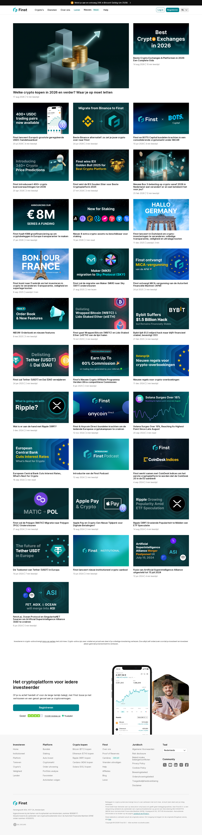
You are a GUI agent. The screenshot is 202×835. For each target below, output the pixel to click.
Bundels (46, 749)
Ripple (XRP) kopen (82, 758)
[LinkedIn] (176, 765)
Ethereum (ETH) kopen (83, 753)
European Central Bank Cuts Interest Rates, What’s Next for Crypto (37, 474)
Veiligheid (17, 771)
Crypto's (17, 767)
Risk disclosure (139, 753)
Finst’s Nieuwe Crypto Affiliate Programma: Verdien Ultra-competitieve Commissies (96, 380)
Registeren (172, 10)
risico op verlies (48, 641)
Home (15, 749)
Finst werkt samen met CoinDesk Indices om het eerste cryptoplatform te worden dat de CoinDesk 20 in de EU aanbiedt (160, 476)
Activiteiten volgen (51, 780)
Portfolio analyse (50, 771)
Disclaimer (137, 785)
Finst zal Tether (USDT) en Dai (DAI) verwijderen (39, 379)
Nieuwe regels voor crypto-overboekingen (156, 379)
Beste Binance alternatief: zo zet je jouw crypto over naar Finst (99, 138)
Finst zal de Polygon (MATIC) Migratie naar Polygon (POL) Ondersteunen (41, 524)
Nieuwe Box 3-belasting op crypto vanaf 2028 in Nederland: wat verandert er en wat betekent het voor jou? (160, 187)
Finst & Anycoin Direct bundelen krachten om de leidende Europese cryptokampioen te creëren (99, 427)
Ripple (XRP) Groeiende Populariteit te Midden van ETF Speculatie (160, 524)
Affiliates (106, 771)
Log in (160, 10)
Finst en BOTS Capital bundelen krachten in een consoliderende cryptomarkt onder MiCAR (159, 138)
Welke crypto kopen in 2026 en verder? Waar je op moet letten (63, 92)
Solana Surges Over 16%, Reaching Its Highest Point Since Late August (158, 427)
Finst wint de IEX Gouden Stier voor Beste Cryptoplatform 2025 (95, 185)
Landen (16, 775)
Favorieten (48, 775)
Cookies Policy (139, 768)
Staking (46, 753)
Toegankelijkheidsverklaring (145, 781)
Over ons (107, 749)
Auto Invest (48, 758)
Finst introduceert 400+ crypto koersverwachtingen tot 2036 (30, 185)
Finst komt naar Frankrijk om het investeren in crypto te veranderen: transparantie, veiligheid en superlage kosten (40, 286)
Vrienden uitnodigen (112, 762)
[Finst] (20, 10)
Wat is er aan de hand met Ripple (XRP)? (35, 426)
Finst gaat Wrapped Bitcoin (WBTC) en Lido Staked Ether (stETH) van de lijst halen (101, 333)
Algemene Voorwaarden (143, 749)
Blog (105, 775)
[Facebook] (187, 765)
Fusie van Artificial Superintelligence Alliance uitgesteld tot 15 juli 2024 (158, 571)
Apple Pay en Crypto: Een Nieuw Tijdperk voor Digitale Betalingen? (98, 524)
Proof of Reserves (111, 753)
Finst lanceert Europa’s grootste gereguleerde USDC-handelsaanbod (38, 138)
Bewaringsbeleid (140, 772)
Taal (165, 744)
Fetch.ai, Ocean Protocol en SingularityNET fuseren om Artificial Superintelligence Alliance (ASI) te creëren (39, 619)
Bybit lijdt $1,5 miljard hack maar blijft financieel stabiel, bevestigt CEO (159, 333)
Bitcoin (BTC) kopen (82, 749)
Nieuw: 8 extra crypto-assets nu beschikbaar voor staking (100, 235)
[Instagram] (181, 765)
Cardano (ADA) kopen (83, 762)
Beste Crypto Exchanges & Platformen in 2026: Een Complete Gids (159, 59)
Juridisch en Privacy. (141, 814)
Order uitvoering (50, 767)
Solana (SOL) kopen (82, 767)
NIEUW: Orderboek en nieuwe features (34, 332)
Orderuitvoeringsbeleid (143, 776)
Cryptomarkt (48, 762)
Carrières (111, 758)
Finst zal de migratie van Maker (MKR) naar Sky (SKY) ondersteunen (98, 284)
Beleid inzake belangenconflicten (141, 758)
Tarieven (17, 762)
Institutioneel (19, 753)
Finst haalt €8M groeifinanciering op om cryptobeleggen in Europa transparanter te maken (40, 235)
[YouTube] (170, 765)
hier (109, 819)
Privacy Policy (138, 763)
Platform (17, 758)
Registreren (46, 707)
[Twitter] (165, 765)
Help (105, 767)
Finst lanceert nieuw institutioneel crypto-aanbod (100, 569)
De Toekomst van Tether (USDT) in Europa (36, 569)
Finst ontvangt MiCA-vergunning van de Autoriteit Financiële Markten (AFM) (160, 284)
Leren (105, 780)
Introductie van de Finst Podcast (91, 473)
